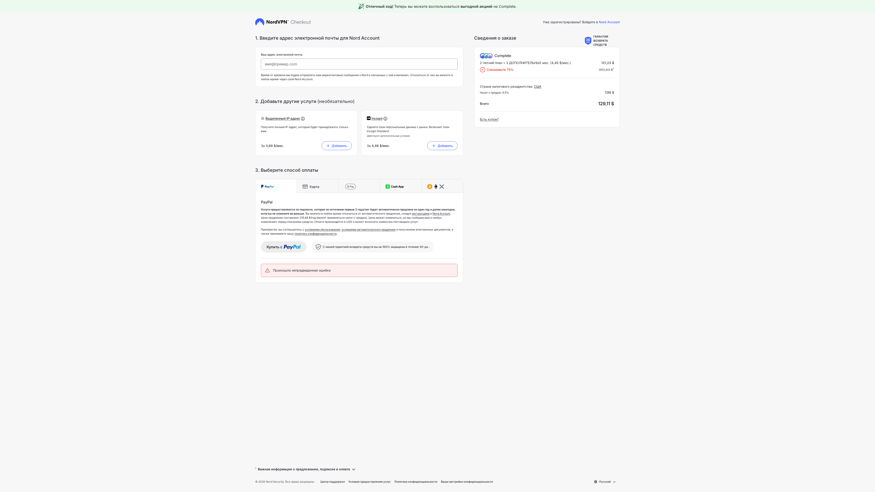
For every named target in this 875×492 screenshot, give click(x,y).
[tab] (276, 186)
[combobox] (605, 482)
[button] (283, 118)
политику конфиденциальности (316, 233)
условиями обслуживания (322, 229)
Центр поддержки (332, 481)
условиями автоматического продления (369, 229)
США (537, 86)
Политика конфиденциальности (415, 481)
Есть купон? (489, 119)
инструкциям (421, 213)
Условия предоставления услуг (369, 481)
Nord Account (441, 213)
